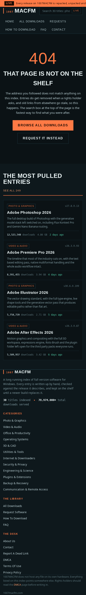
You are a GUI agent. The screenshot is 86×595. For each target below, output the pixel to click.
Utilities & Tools (13, 452)
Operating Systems (15, 439)
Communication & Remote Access (25, 489)
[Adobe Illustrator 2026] (43, 300)
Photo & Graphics (14, 420)
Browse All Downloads (43, 125)
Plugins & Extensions (17, 477)
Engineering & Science (18, 470)
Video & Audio (12, 427)
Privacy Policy (12, 572)
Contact (59, 29)
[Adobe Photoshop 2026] (43, 220)
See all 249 (12, 190)
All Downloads (32, 21)
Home (9, 21)
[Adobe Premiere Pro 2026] (43, 260)
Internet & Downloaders (19, 458)
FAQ (44, 29)
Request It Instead (43, 138)
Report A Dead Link (15, 553)
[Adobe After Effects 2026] (43, 340)
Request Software (15, 512)
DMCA (7, 560)
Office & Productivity (16, 433)
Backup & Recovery (15, 483)
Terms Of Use (12, 566)
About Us (9, 541)
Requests (58, 21)
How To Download (20, 29)
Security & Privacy (15, 464)
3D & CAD (9, 445)
